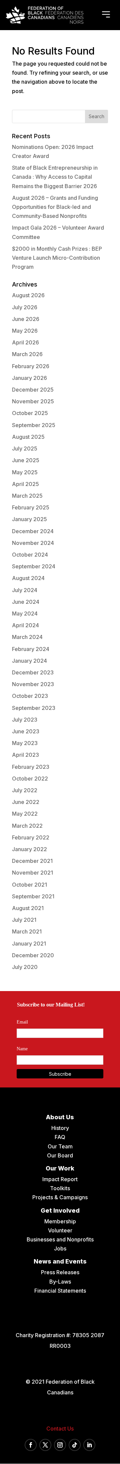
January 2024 (29, 660)
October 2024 (30, 554)
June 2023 (25, 731)
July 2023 (24, 719)
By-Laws (60, 1281)
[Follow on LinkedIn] (89, 1445)
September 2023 (33, 708)
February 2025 (30, 507)
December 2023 (33, 672)
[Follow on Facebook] (31, 1445)
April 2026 (25, 342)
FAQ (60, 1137)
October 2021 (29, 884)
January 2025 (29, 519)
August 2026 (28, 295)
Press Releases (60, 1272)
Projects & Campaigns (60, 1197)
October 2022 (30, 778)
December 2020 (33, 955)
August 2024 (28, 578)
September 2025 (33, 425)
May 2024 (25, 613)
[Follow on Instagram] (60, 1445)
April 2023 (25, 754)
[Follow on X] (45, 1445)
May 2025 (25, 472)
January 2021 (29, 943)
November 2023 (33, 684)
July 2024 (24, 590)
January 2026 (29, 378)
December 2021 (32, 861)
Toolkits (60, 1188)
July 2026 (24, 307)
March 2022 (27, 825)
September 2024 (33, 566)
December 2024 (33, 531)
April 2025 (25, 484)
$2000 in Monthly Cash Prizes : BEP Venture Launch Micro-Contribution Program (57, 257)
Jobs (60, 1248)
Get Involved (60, 1210)
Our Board (60, 1155)
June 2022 (25, 802)
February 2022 (30, 837)
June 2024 (25, 601)
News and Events (60, 1261)
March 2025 (27, 495)
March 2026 (27, 354)
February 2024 (30, 649)
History (60, 1128)
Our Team (60, 1146)
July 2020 (25, 967)
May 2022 (25, 813)
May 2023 (25, 743)
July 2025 (24, 448)
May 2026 (25, 330)
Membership (60, 1221)
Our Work (60, 1168)
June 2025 (25, 460)
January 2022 (29, 849)
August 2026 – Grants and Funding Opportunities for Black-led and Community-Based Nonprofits (55, 206)
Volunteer (60, 1230)
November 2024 (33, 543)
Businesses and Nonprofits (60, 1239)
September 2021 (33, 896)
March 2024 (27, 637)
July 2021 (24, 919)
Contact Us (60, 1428)
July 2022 (24, 790)
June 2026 (25, 319)
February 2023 (30, 766)
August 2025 (28, 436)
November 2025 (33, 401)
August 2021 (28, 908)
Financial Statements (60, 1290)
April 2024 (25, 625)
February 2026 (30, 366)
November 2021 (32, 872)
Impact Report (60, 1179)
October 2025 (30, 413)
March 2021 (27, 931)
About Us (60, 1117)
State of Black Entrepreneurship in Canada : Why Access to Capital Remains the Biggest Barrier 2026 (55, 176)
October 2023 (30, 696)
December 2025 (33, 389)
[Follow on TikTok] (75, 1445)
